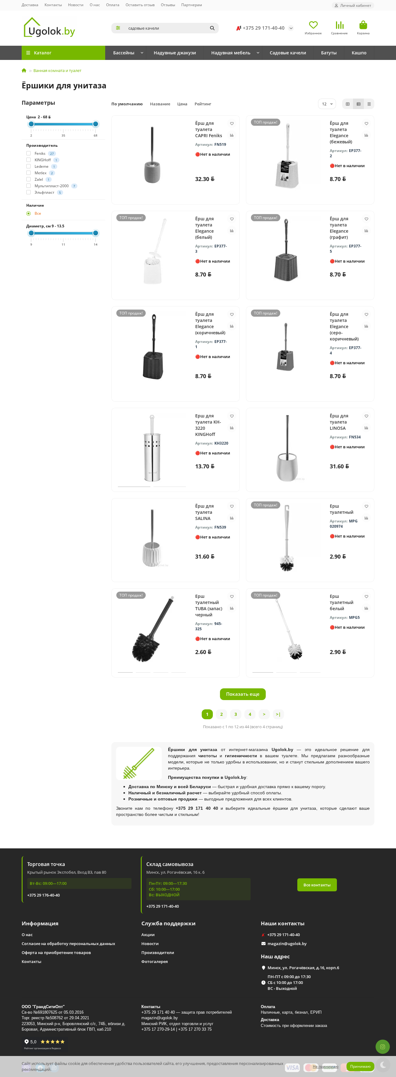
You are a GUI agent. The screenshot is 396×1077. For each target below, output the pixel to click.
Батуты (329, 53)
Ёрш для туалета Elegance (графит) (339, 228)
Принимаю (360, 1066)
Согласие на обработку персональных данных (68, 943)
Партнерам (191, 4)
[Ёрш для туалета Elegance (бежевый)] (286, 155)
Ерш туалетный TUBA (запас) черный (208, 605)
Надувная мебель (230, 53)
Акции (148, 934)
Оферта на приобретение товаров (56, 952)
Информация (40, 923)
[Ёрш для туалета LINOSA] (286, 448)
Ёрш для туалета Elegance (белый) (204, 228)
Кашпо (359, 53)
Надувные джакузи (175, 53)
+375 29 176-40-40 (43, 895)
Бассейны (123, 53)
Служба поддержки (168, 923)
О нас (95, 4)
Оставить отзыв (140, 4)
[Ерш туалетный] (286, 538)
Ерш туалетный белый (341, 602)
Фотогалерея (154, 961)
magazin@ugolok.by (287, 943)
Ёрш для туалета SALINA (204, 512)
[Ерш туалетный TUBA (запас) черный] (152, 628)
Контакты (53, 4)
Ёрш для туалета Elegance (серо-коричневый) (344, 326)
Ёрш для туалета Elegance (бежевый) (341, 132)
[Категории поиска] (118, 28)
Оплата (112, 4)
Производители (157, 952)
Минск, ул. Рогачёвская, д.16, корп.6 (303, 967)
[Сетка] (347, 104)
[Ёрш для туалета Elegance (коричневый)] (152, 346)
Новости (76, 4)
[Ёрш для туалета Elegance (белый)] (152, 251)
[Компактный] (369, 104)
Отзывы (168, 4)
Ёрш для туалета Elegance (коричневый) (210, 323)
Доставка (30, 4)
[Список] (358, 104)
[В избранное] (231, 123)
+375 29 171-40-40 (264, 28)
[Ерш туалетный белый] (286, 628)
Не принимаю (325, 1066)
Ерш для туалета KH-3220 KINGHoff (208, 425)
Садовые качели (288, 53)
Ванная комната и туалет (57, 70)
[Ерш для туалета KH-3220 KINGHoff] (152, 448)
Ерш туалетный (341, 509)
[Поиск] (212, 28)
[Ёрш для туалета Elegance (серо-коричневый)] (286, 346)
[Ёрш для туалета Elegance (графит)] (286, 251)
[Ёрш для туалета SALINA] (152, 538)
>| (278, 714)
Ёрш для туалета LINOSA (339, 422)
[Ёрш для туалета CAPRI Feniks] (152, 155)
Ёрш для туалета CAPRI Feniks (208, 129)
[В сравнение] (231, 135)
